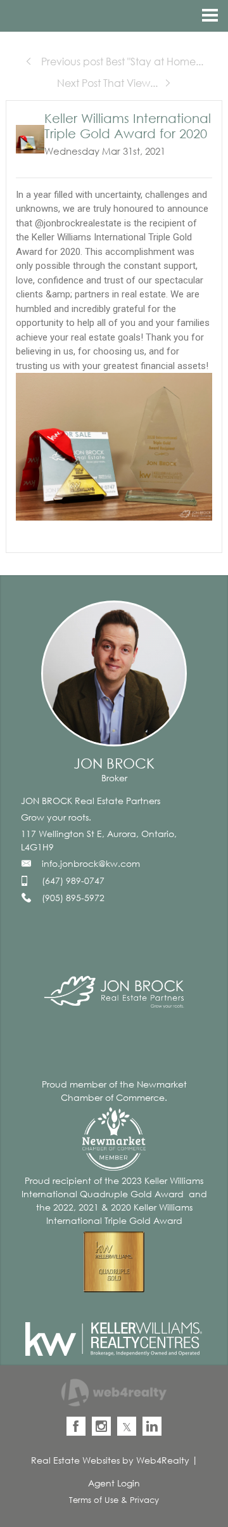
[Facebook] (76, 1426)
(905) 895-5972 (73, 897)
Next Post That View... (107, 83)
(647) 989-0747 (73, 880)
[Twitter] (126, 1426)
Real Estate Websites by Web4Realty (110, 1460)
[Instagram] (101, 1426)
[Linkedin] (152, 1426)
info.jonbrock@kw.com (91, 863)
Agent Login (114, 1483)
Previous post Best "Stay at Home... (121, 61)
